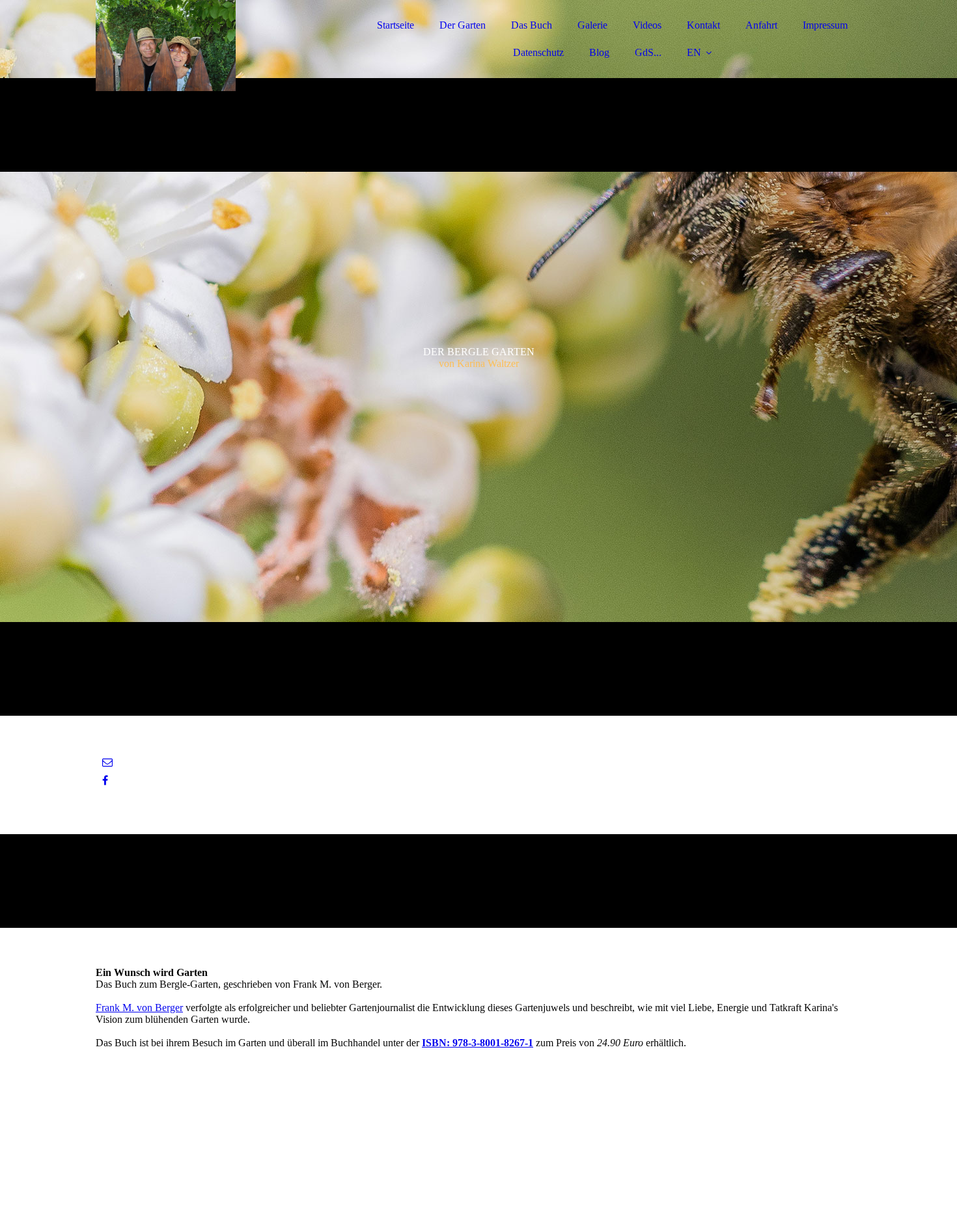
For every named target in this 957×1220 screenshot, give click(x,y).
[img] (210, 45)
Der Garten (462, 25)
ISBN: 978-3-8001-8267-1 (477, 1042)
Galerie (592, 25)
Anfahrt (761, 25)
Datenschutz (538, 52)
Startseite (395, 25)
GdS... (648, 52)
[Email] (107, 762)
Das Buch (531, 25)
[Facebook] (105, 780)
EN (694, 52)
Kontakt (703, 25)
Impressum (825, 25)
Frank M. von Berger (139, 1007)
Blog (599, 52)
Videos (647, 25)
